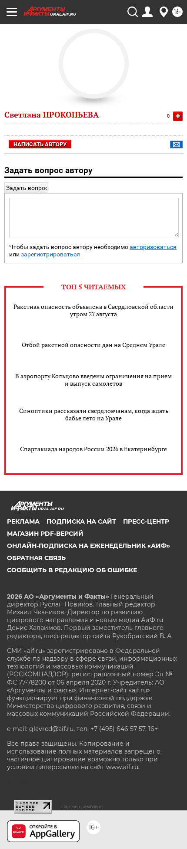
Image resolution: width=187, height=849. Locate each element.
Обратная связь (36, 558)
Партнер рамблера (82, 806)
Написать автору (40, 144)
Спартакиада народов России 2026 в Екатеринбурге (93, 448)
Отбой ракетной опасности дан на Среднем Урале (93, 344)
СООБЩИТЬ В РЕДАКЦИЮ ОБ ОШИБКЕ (72, 570)
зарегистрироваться (50, 254)
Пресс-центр (146, 521)
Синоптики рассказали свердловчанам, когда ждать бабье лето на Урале (93, 414)
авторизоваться (153, 247)
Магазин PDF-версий (45, 534)
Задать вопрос (27, 187)
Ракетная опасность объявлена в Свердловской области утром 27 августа (93, 310)
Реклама (23, 521)
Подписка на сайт (81, 521)
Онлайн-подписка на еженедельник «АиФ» (88, 546)
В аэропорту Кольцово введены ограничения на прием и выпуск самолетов (93, 379)
